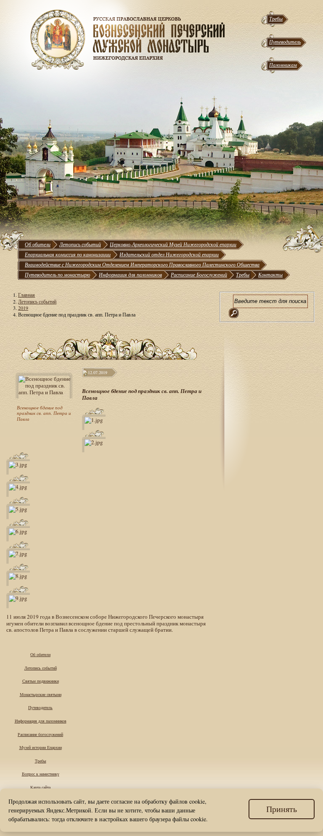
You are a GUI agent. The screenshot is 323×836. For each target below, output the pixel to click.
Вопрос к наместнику (40, 774)
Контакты (270, 274)
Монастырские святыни (40, 694)
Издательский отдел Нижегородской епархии (169, 254)
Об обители (37, 244)
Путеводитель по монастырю (57, 274)
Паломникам (283, 64)
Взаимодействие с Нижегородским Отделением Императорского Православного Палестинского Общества (142, 264)
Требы (276, 18)
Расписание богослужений (40, 734)
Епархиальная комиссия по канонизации (68, 254)
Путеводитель (285, 41)
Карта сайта (40, 787)
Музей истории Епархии (40, 747)
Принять (281, 809)
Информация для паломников (130, 274)
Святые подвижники (40, 681)
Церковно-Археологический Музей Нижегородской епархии (173, 244)
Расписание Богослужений (199, 274)
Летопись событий (80, 244)
